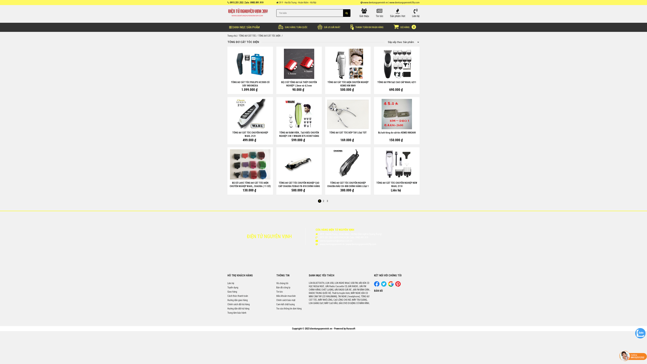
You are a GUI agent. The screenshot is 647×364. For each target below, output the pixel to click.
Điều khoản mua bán (286, 296)
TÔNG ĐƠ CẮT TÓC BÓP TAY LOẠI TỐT (348, 132)
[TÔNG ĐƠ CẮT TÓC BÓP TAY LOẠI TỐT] (348, 114)
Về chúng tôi (282, 283)
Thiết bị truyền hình (341, 293)
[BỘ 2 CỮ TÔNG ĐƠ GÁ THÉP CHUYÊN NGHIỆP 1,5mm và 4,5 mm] (299, 63)
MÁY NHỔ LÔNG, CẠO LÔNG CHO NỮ (334, 299)
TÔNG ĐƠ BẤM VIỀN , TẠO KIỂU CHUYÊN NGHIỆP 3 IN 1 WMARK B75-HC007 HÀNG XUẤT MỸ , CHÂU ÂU (299, 136)
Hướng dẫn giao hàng (237, 300)
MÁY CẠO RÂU (331, 303)
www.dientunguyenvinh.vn (375, 2)
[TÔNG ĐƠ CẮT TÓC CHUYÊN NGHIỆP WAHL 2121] (250, 114)
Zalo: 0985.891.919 (253, 2)
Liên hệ (230, 283)
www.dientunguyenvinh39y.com (404, 2)
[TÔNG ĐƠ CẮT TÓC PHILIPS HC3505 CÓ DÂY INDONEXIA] (250, 63)
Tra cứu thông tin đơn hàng (289, 308)
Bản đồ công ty (283, 287)
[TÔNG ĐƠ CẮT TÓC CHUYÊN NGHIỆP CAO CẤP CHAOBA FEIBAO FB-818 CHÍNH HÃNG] (299, 164)
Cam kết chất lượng (285, 304)
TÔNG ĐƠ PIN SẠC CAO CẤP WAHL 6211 (396, 82)
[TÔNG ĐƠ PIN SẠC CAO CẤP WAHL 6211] (397, 63)
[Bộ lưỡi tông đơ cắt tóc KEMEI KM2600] (397, 114)
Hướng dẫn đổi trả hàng (238, 308)
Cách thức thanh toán (237, 296)
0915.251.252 (236, 2)
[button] (346, 13)
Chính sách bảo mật (285, 300)
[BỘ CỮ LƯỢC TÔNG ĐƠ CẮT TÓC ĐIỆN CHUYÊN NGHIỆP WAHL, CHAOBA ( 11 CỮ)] (250, 164)
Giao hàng (232, 291)
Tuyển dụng (232, 287)
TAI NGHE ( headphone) (349, 296)
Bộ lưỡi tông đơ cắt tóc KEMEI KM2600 (397, 132)
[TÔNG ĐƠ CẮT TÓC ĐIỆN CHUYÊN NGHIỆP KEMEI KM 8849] (348, 63)
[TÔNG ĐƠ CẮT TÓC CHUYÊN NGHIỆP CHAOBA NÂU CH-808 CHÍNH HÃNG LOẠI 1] (348, 164)
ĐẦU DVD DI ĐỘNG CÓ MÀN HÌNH (354, 303)
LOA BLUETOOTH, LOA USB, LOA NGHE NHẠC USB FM (333, 283)
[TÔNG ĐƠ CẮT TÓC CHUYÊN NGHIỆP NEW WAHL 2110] (397, 164)
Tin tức (279, 291)
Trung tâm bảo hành (236, 312)
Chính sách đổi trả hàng (238, 304)
